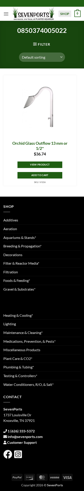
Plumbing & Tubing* (18, 367)
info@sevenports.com (25, 436)
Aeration (10, 229)
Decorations (12, 255)
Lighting (9, 324)
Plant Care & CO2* (17, 358)
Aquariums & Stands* (19, 237)
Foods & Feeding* (16, 280)
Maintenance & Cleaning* (23, 332)
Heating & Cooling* (18, 315)
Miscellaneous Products (21, 350)
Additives (10, 220)
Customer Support (22, 442)
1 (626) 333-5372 (21, 431)
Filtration (10, 272)
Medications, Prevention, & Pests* (29, 341)
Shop (64, 14)
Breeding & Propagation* (22, 246)
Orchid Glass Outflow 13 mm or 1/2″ (39, 146)
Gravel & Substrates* (19, 289)
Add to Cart (40, 175)
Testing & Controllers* (20, 376)
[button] (6, 13)
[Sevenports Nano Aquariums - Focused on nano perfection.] (33, 14)
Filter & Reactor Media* (21, 263)
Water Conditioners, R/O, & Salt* (28, 384)
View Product (40, 164)
